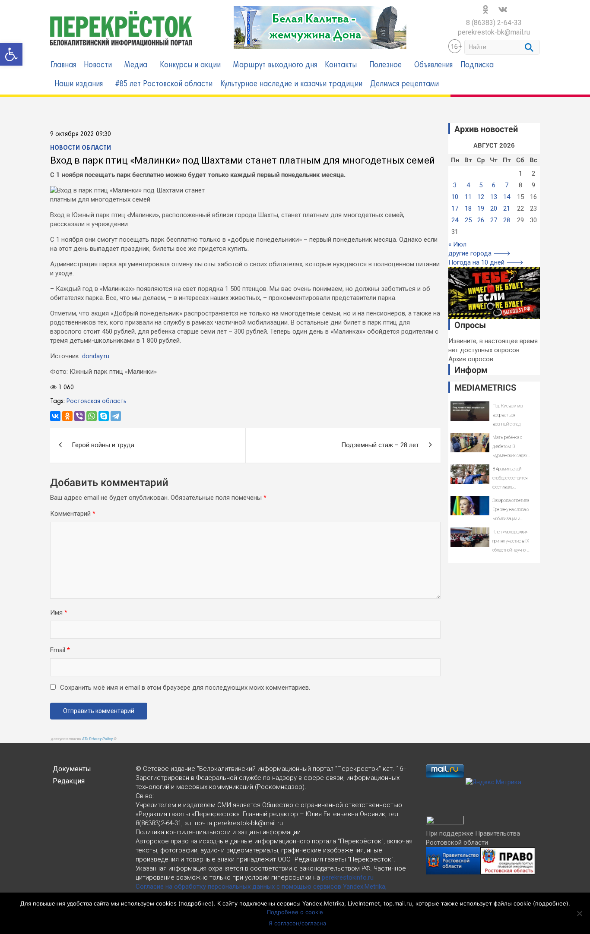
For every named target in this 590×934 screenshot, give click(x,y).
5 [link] (480, 185)
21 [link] (506, 208)
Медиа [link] (135, 65)
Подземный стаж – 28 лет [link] (380, 445)
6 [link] (493, 185)
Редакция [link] (69, 781)
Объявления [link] (433, 65)
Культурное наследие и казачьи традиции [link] (291, 84)
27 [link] (493, 220)
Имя (58, 612)
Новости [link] (98, 65)
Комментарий (72, 513)
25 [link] (468, 220)
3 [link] (455, 185)
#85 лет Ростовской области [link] (164, 84)
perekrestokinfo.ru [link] (348, 877)
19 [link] (480, 208)
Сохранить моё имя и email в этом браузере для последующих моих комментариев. (185, 687)
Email (60, 650)
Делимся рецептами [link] (404, 84)
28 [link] (506, 220)
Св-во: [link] (145, 796)
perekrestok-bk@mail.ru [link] (494, 32)
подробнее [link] (196, 903)
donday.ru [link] (95, 356)
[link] (11, 54)
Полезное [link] (385, 65)
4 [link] (468, 185)
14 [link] (506, 197)
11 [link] (468, 197)
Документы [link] (72, 769)
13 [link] (493, 197)
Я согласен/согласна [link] (297, 923)
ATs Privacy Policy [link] (98, 739)
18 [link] (468, 208)
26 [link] (480, 220)
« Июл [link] (457, 244)
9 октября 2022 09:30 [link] (80, 134)
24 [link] (454, 220)
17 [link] (454, 208)
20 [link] (493, 208)
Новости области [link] (80, 148)
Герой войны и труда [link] (103, 445)
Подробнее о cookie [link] (295, 912)
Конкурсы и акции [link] (190, 65)
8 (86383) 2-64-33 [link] (494, 23)
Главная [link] (63, 65)
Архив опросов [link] (470, 359)
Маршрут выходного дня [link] (275, 65)
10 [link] (454, 197)
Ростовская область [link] (97, 401)
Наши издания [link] (78, 84)
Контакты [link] (341, 65)
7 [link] (506, 185)
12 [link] (480, 197)
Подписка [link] (477, 65)
